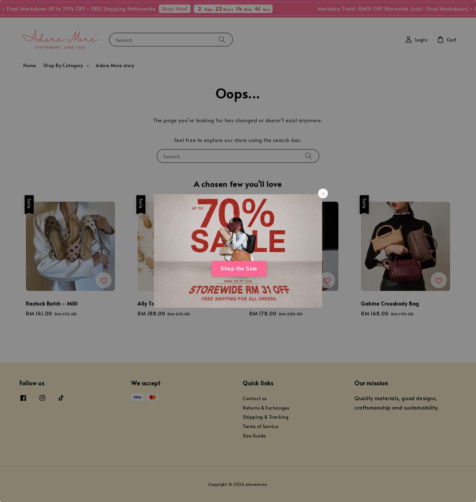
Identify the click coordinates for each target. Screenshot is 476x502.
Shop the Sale (239, 268)
